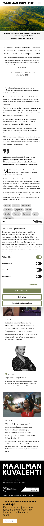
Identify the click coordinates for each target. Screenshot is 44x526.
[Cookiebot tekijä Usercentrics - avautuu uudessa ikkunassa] (33, 221)
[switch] (39, 263)
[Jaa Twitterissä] (12, 84)
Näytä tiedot (33, 285)
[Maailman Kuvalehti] (22, 475)
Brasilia (7, 214)
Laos (35, 214)
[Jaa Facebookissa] (25, 84)
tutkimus (8, 210)
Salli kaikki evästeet (22, 291)
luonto (7, 205)
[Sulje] (40, 501)
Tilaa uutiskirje (9, 521)
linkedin (31, 496)
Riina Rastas (18, 72)
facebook (6, 496)
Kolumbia (26, 214)
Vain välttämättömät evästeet (22, 303)
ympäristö (18, 210)
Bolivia (28, 210)
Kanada (16, 214)
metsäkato (26, 205)
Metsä (16, 205)
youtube (23, 496)
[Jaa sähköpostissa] (31, 84)
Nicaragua (8, 218)
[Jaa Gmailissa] (18, 84)
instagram (15, 496)
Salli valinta (22, 297)
